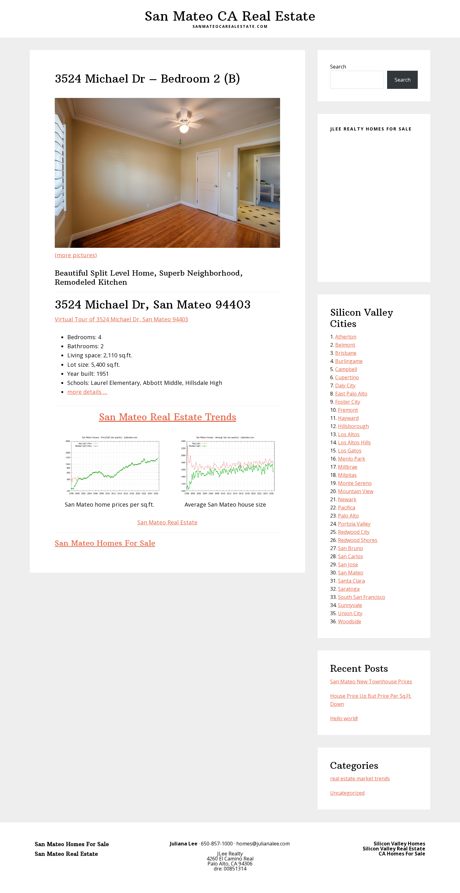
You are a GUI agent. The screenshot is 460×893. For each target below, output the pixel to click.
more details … (87, 391)
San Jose (348, 564)
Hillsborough (353, 426)
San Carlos (350, 556)
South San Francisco (361, 597)
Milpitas (347, 475)
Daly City (345, 385)
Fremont (348, 409)
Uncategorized (347, 792)
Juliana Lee (183, 843)
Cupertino (347, 377)
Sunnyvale (350, 605)
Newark (347, 499)
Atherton (345, 336)
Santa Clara (351, 580)
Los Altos (349, 434)
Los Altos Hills (354, 442)
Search (338, 66)
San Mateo (350, 572)
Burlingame (349, 361)
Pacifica (346, 507)
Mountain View (355, 491)
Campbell (346, 369)
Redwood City (354, 531)
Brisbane (345, 353)
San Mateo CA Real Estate (230, 16)
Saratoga (349, 588)
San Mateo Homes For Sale (105, 543)
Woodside (349, 621)
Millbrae (347, 466)
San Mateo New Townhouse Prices (371, 681)
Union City (350, 613)
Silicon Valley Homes (399, 843)
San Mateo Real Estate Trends (167, 417)
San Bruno (350, 548)
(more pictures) (76, 255)
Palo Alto (348, 515)
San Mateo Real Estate (167, 522)
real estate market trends (360, 778)
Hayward (348, 418)
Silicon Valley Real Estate (394, 848)
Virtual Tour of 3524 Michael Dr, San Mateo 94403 (121, 319)
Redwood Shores (357, 540)
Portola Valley (354, 523)
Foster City (347, 401)
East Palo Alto (351, 393)
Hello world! (344, 718)
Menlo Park (351, 458)
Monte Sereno (355, 483)
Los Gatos (349, 450)
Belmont (345, 344)
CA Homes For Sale (402, 853)
